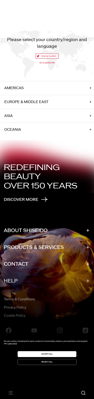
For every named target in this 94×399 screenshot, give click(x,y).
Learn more (12, 344)
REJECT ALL (47, 362)
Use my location (48, 56)
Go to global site (47, 63)
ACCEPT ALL (47, 354)
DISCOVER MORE (21, 199)
